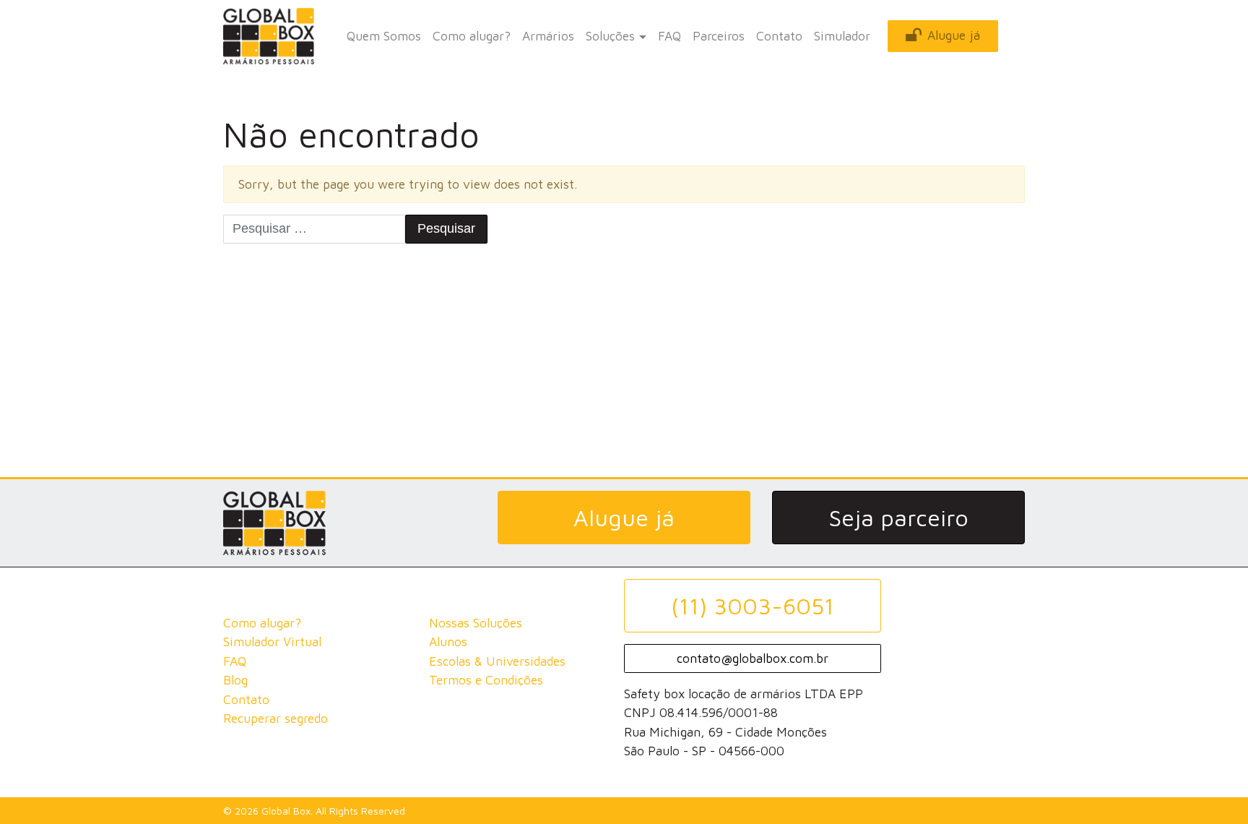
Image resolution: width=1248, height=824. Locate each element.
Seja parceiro (898, 517)
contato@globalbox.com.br (752, 658)
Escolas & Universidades (497, 661)
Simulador (842, 35)
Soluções (610, 35)
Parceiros (719, 35)
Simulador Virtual (272, 641)
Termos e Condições (486, 679)
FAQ (669, 35)
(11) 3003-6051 (752, 605)
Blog (235, 679)
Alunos (448, 641)
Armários (548, 35)
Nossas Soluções (475, 622)
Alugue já (953, 35)
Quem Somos (384, 35)
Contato (779, 35)
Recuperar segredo (275, 718)
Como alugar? (472, 35)
